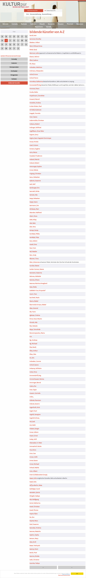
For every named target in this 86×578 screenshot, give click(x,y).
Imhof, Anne (34, 74)
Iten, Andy (33, 255)
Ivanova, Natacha (35, 531)
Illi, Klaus (32, 64)
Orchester (14, 71)
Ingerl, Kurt (33, 411)
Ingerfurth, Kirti (35, 407)
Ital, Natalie (33, 251)
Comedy (15, 24)
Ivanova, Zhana (34, 280)
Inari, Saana (33, 117)
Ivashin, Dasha (34, 535)
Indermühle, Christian (37, 120)
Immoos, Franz (34, 88)
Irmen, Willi (33, 457)
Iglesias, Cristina (35, 315)
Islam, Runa (33, 216)
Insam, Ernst (34, 436)
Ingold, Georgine (35, 414)
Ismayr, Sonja (34, 230)
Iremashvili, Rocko (35, 446)
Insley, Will (33, 439)
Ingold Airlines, (35, 418)
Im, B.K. (32, 358)
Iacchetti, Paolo (34, 297)
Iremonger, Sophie (36, 166)
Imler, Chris (33, 372)
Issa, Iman (33, 248)
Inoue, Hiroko (34, 142)
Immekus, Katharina (36, 81)
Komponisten (14, 67)
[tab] (33, 10)
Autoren (14, 63)
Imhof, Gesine (34, 365)
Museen (61, 24)
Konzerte (51, 24)
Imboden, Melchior (36, 67)
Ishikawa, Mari (34, 209)
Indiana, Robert (35, 124)
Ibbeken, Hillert (35, 42)
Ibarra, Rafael (34, 301)
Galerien (33, 24)
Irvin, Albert (33, 471)
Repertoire (39, 27)
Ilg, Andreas (33, 340)
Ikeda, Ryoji (33, 49)
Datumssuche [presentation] (50, 10)
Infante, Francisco (35, 400)
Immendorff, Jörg (35, 85)
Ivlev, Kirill (33, 542)
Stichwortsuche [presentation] (31, 10)
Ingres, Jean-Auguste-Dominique (40, 138)
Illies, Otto (33, 354)
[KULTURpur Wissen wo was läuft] (16, 7)
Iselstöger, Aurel (35, 489)
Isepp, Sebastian (35, 198)
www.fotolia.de (83, 1)
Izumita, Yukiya (35, 563)
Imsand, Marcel (35, 99)
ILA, (31, 336)
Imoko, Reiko (34, 92)
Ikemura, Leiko (34, 53)
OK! (77, 573)
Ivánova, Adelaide (35, 276)
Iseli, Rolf (32, 184)
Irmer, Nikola (34, 170)
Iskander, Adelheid (36, 212)
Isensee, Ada (33, 195)
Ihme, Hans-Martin (36, 319)
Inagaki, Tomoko (35, 113)
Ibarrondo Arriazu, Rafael (38, 304)
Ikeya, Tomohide (35, 329)
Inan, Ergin (33, 390)
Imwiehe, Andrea (35, 103)
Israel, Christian (35, 506)
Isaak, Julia (33, 482)
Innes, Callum (34, 432)
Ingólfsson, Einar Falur (37, 131)
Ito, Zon (32, 517)
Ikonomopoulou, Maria (37, 333)
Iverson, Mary (34, 538)
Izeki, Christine (34, 560)
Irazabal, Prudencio (36, 156)
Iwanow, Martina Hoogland (38, 283)
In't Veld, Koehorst (35, 110)
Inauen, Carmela (35, 393)
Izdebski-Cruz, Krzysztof (37, 290)
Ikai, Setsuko (34, 326)
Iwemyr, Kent (34, 549)
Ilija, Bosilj (33, 347)
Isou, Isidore (33, 241)
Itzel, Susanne (34, 524)
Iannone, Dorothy (35, 39)
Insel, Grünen (34, 145)
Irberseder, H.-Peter (36, 443)
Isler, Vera (33, 227)
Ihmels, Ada (33, 322)
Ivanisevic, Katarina (36, 273)
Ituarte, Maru (34, 521)
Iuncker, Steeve (34, 266)
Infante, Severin (35, 404)
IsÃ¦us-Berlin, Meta (36, 485)
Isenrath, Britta (34, 191)
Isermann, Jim (34, 205)
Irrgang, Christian (35, 173)
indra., (32, 397)
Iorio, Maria (33, 152)
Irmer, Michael (34, 464)
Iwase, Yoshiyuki (35, 545)
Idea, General (34, 308)
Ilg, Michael (33, 343)
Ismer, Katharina (35, 503)
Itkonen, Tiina (34, 258)
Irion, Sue (33, 453)
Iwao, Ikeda (33, 287)
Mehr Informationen (64, 575)
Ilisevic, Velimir (34, 57)
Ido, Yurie (33, 312)
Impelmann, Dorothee (37, 95)
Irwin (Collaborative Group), (39, 475)
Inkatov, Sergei (34, 428)
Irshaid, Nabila (34, 467)
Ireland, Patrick (34, 159)
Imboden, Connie (35, 361)
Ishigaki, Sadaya (35, 496)
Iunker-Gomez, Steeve (37, 269)
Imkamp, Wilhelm (36, 368)
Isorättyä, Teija (34, 237)
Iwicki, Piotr (33, 552)
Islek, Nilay (33, 219)
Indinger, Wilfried (35, 127)
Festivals (24, 24)
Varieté (48, 27)
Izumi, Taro (33, 294)
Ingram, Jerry (34, 134)
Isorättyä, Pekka (35, 234)
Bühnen (5, 24)
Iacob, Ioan (33, 35)
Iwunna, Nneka (34, 556)
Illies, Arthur (34, 351)
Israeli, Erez (33, 244)
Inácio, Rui (33, 386)
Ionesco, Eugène (35, 149)
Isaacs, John (33, 478)
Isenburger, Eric (35, 188)
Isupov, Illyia (33, 513)
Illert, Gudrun (34, 60)
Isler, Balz (33, 223)
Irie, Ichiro (33, 450)
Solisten (14, 79)
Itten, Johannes (34, 262)
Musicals (70, 24)
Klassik (42, 24)
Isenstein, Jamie (35, 492)
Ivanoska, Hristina (35, 528)
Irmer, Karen (34, 460)
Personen (79, 24)
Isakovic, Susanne (35, 181)
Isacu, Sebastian (35, 177)
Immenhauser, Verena (37, 379)
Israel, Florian (34, 510)
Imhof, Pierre (34, 78)
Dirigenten (14, 75)
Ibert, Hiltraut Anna (36, 46)
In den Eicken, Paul (36, 106)
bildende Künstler (14, 83)
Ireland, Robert (34, 163)
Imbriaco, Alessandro (36, 71)
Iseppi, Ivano (34, 202)
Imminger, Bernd (35, 382)
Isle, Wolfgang (34, 499)
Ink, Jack (32, 421)
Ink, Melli (33, 425)
